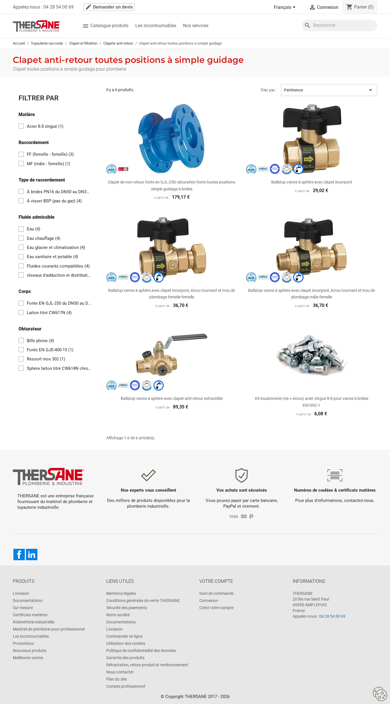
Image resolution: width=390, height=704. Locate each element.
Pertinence (329, 90)
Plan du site (116, 679)
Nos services (195, 25)
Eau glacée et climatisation (56, 247)
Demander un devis (109, 6)
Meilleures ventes (28, 657)
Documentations (27, 600)
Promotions (23, 643)
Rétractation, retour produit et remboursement (147, 665)
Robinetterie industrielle (33, 622)
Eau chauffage (43, 238)
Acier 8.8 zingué (45, 126)
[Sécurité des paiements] (241, 516)
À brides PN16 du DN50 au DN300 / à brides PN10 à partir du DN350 (59, 191)
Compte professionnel (125, 686)
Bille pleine (40, 340)
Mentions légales (121, 593)
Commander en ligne (124, 636)
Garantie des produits (125, 657)
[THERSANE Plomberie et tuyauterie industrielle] (48, 476)
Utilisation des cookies (125, 643)
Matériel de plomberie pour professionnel (49, 629)
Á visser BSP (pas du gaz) (54, 201)
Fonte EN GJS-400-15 (50, 349)
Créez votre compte (216, 607)
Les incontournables (155, 25)
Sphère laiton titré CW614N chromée (59, 368)
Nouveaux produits (30, 650)
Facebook (19, 554)
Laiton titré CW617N (49, 312)
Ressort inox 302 (46, 359)
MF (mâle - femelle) (48, 163)
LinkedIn (31, 554)
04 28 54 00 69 (332, 616)
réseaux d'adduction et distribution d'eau (59, 275)
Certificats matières (30, 615)
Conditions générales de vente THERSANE (143, 600)
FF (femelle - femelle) (50, 154)
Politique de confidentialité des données (141, 650)
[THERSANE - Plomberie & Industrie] (36, 25)
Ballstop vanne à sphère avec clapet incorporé (311, 182)
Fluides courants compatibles (58, 266)
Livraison (21, 593)
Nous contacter (120, 672)
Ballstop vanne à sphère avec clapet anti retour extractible (172, 398)
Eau (33, 229)
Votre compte (216, 581)
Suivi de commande (216, 593)
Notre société (118, 615)
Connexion (208, 600)
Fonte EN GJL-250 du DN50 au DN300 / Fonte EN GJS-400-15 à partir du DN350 (59, 303)
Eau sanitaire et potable (52, 256)
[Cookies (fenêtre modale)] (380, 694)
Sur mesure (23, 607)
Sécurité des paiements (126, 607)
